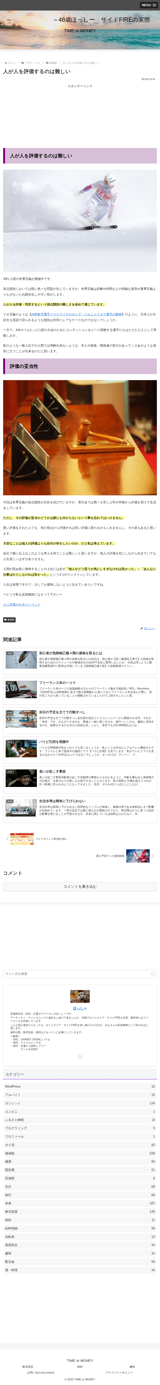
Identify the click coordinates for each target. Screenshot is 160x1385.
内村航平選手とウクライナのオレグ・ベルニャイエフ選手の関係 (76, 314)
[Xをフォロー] (80, 1056)
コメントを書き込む (80, 886)
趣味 (132, 1366)
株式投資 (27, 1366)
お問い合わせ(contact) (40, 1372)
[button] (152, 974)
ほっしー (80, 1008)
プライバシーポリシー (119, 1372)
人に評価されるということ (22, 604)
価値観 (10, 619)
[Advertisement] (80, 116)
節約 (80, 1366)
